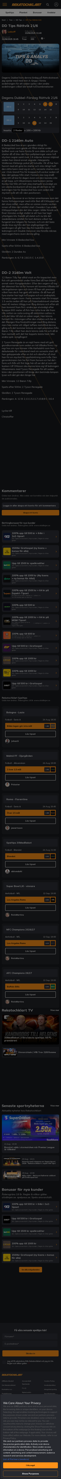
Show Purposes (30, 1473)
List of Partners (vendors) (16, 1459)
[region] (30, 1436)
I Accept (30, 1465)
